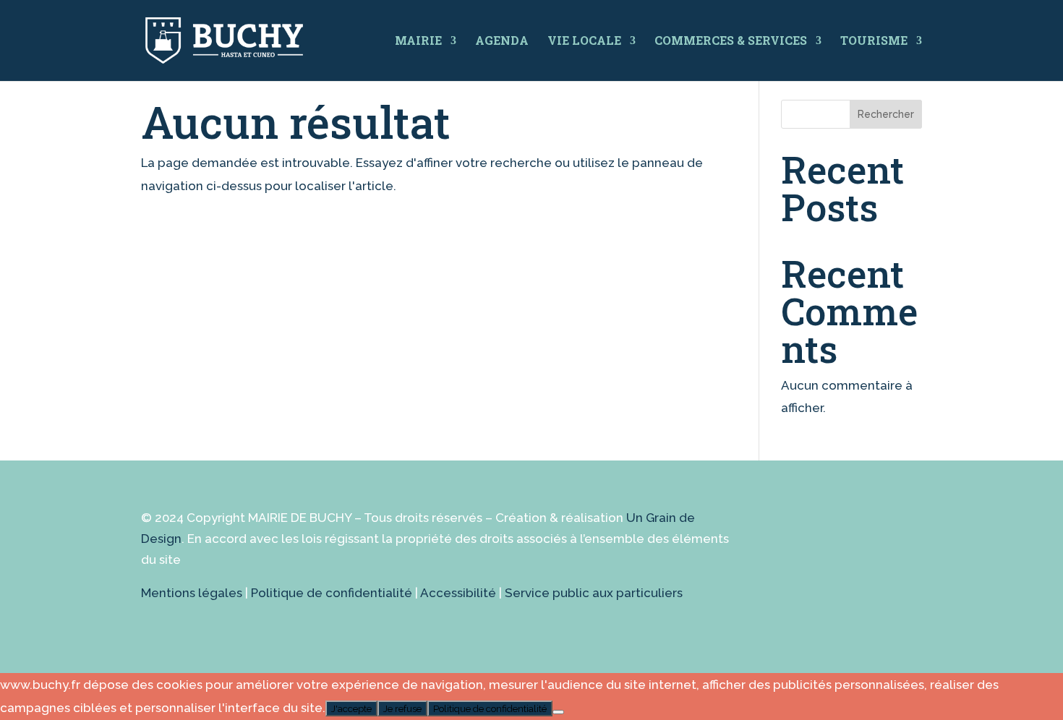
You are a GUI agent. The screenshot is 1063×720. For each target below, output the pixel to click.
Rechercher (886, 114)
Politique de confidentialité (331, 593)
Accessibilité (458, 593)
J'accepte (351, 708)
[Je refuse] (558, 712)
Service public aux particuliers (594, 593)
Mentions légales (191, 593)
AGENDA (502, 40)
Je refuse (402, 708)
